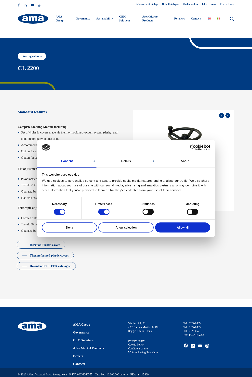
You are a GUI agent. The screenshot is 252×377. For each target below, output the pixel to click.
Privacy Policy (136, 340)
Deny (69, 227)
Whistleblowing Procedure (143, 352)
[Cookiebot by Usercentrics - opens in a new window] (193, 147)
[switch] (103, 212)
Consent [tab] (67, 161)
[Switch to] (209, 19)
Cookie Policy (136, 344)
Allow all (183, 227)
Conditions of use (138, 348)
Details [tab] (126, 161)
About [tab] (185, 161)
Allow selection (126, 227)
